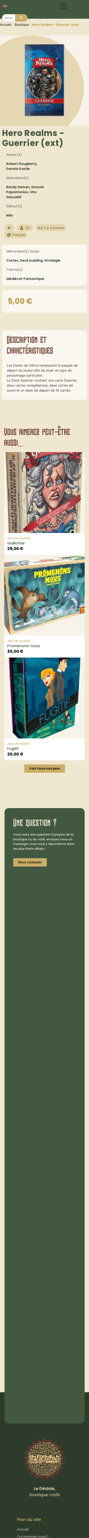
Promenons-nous (23, 645)
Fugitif (13, 748)
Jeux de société (18, 538)
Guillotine (16, 543)
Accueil (5, 24)
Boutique (22, 24)
